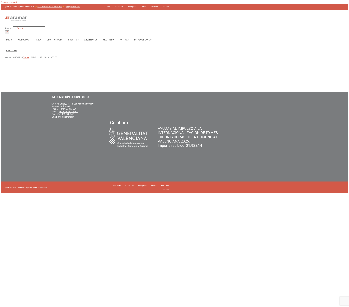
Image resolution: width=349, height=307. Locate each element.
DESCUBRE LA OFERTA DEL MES (49, 7)
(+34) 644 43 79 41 (68, 111)
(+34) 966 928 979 (67, 109)
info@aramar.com (73, 7)
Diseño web (42, 187)
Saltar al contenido (10, 2)
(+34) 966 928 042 (65, 114)
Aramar (26, 57)
